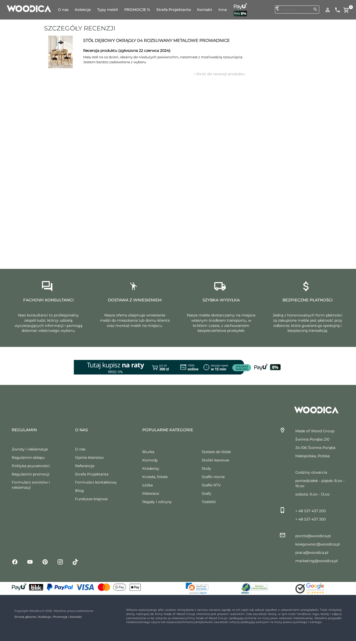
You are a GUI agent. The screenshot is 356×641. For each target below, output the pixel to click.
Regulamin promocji (31, 474)
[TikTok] (75, 561)
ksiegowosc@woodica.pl (317, 544)
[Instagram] (60, 561)
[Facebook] (15, 561)
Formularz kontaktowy (96, 482)
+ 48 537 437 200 (310, 511)
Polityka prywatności (31, 466)
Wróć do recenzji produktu (219, 74)
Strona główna (25, 617)
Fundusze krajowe (91, 499)
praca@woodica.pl (311, 552)
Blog (79, 490)
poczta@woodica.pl (313, 536)
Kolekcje (44, 617)
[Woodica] (29, 8)
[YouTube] (30, 561)
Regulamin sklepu (28, 457)
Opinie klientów (89, 457)
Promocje (60, 617)
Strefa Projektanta (91, 474)
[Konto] (327, 9)
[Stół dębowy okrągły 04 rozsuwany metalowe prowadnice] (60, 52)
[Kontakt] (337, 9)
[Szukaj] (315, 9)
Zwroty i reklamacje (30, 449)
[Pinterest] (45, 561)
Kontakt (76, 617)
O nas (80, 449)
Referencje (84, 466)
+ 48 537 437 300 (310, 519)
